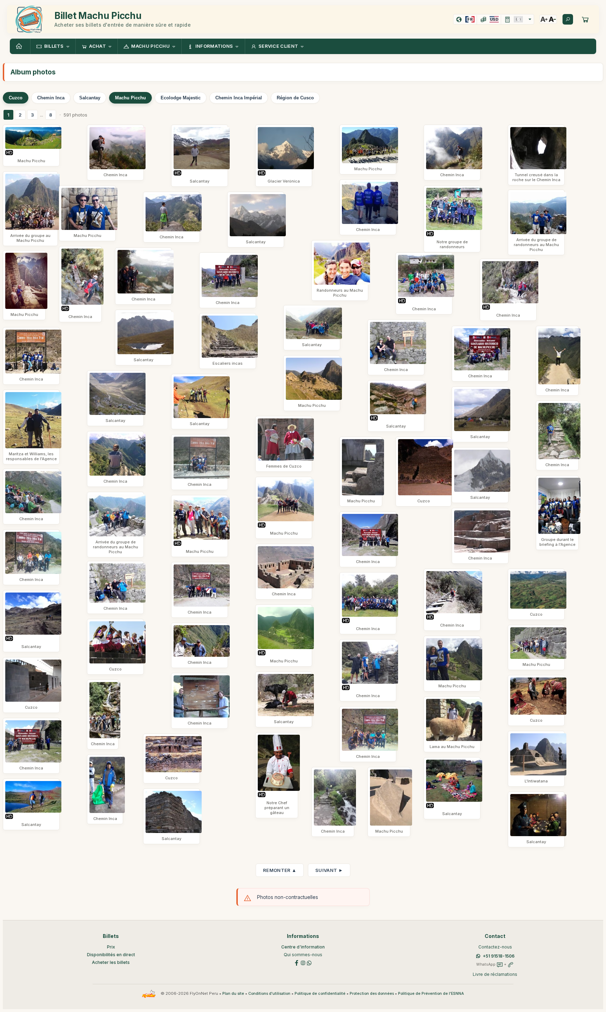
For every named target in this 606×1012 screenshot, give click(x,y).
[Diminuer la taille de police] (552, 19)
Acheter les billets (111, 962)
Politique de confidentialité (320, 993)
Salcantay (89, 97)
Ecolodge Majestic (181, 97)
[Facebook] (297, 962)
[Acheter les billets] (585, 19)
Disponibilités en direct (111, 954)
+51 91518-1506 (498, 956)
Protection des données (372, 993)
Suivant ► (329, 870)
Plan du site (233, 993)
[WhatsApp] (309, 962)
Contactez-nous (495, 947)
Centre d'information (303, 947)
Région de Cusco (295, 97)
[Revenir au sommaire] (20, 46)
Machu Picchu (130, 97)
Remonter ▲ (279, 870)
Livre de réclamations (495, 974)
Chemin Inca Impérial (238, 97)
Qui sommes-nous (303, 954)
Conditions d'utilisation (269, 993)
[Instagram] (303, 962)
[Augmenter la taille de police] (544, 19)
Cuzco (15, 97)
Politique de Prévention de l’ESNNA (431, 993)
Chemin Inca (51, 97)
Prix (111, 947)
